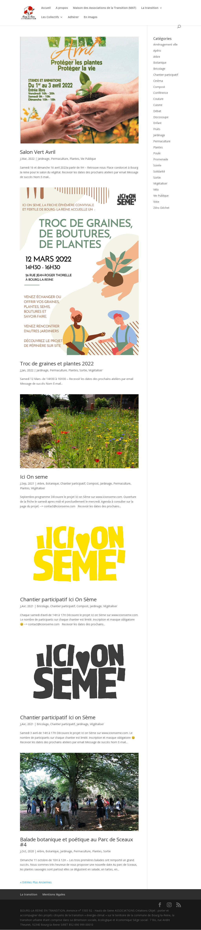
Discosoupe (160, 117)
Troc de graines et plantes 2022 (57, 363)
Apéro (157, 50)
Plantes (74, 159)
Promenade (160, 159)
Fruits (156, 129)
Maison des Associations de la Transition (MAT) (104, 8)
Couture (158, 99)
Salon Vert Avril (37, 151)
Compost (93, 483)
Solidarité (159, 171)
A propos (62, 8)
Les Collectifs (50, 17)
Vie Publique (88, 159)
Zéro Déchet (161, 208)
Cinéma (158, 81)
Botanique (52, 483)
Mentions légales (53, 894)
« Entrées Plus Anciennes (36, 882)
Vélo (156, 189)
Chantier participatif (72, 483)
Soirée (157, 165)
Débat (157, 111)
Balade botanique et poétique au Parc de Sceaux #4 (76, 842)
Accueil (46, 8)
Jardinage (43, 159)
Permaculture (59, 159)
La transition (149, 8)
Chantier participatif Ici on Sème (57, 717)
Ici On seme (34, 476)
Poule (157, 153)
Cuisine (157, 105)
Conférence (160, 93)
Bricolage (43, 606)
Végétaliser (95, 370)
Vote (156, 202)
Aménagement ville (165, 44)
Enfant (157, 123)
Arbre (40, 483)
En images (90, 17)
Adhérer (73, 17)
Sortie (83, 370)
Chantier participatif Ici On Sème (58, 599)
